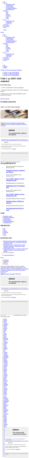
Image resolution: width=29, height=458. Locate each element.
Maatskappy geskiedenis (8, 217)
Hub (7, 13)
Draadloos (8, 15)
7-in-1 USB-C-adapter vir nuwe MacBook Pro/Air (15, 179)
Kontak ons (6, 24)
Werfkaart (12, 267)
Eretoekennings (9, 5)
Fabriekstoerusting (10, 9)
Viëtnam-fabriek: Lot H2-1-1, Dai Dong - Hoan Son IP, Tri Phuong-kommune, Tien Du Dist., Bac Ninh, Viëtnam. (15, 250)
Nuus (4, 19)
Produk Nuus (9, 22)
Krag (7, 17)
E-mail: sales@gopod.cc (8, 255)
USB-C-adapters (19, 267)
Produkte (5, 10)
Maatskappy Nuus (10, 21)
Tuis (4, 1)
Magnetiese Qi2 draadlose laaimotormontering (14, 123)
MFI (7, 12)
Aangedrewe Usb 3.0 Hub (13, 270)
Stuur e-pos (3, 272)
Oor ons (5, 3)
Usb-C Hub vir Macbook (15, 268)
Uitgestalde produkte (5, 267)
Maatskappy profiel (10, 4)
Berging (8, 14)
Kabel (7, 18)
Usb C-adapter (6, 268)
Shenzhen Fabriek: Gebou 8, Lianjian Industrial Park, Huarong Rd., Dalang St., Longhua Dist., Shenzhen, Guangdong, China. (15, 242)
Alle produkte (22, 270)
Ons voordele (6, 26)
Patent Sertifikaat (10, 6)
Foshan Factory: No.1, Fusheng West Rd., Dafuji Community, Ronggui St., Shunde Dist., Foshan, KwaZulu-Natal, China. (14, 246)
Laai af (4, 27)
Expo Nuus (8, 23)
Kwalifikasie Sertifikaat (11, 8)
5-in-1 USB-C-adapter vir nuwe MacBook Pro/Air (15, 195)
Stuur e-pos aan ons (5, 98)
